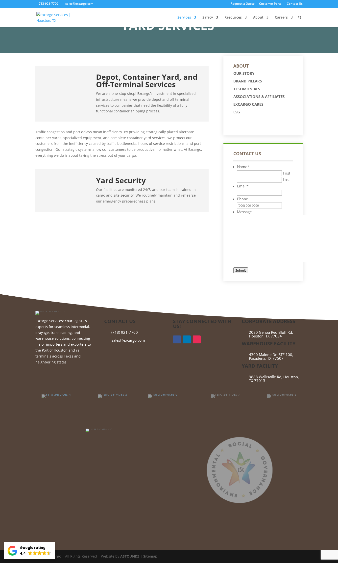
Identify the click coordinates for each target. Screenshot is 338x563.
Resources (233, 18)
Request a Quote (243, 4)
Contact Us (295, 4)
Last (286, 179)
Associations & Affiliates (259, 96)
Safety (207, 18)
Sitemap (150, 556)
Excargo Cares (248, 104)
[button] (29, 550)
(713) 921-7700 (124, 332)
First (286, 173)
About (258, 18)
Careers (281, 18)
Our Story (243, 73)
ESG (236, 111)
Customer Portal (270, 4)
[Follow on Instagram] (197, 339)
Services (184, 18)
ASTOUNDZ (129, 556)
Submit (240, 270)
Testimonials (246, 88)
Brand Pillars (247, 80)
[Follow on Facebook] (177, 339)
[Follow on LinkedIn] (187, 339)
